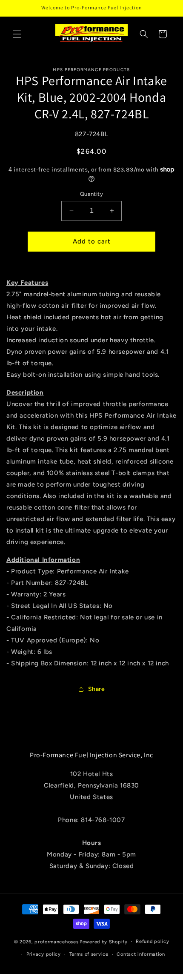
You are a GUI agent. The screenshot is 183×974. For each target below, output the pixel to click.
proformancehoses (56, 941)
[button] (17, 34)
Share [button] (96, 689)
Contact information (141, 954)
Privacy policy (43, 954)
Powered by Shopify (104, 941)
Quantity (91, 194)
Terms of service (89, 954)
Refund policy (152, 941)
